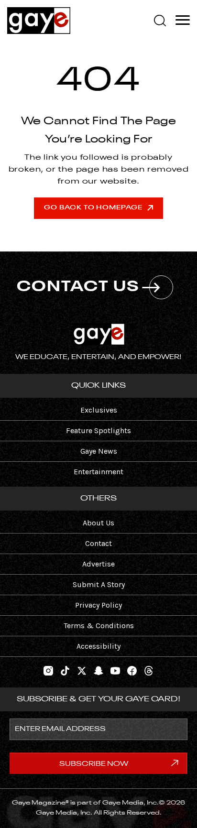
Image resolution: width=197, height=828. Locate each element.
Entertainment (98, 471)
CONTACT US (78, 287)
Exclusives (98, 409)
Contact (98, 543)
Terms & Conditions (99, 625)
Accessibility (98, 646)
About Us (98, 522)
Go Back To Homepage (93, 208)
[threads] (148, 669)
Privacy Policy (98, 605)
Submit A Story (99, 584)
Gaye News (98, 451)
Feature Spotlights (98, 430)
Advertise (98, 563)
